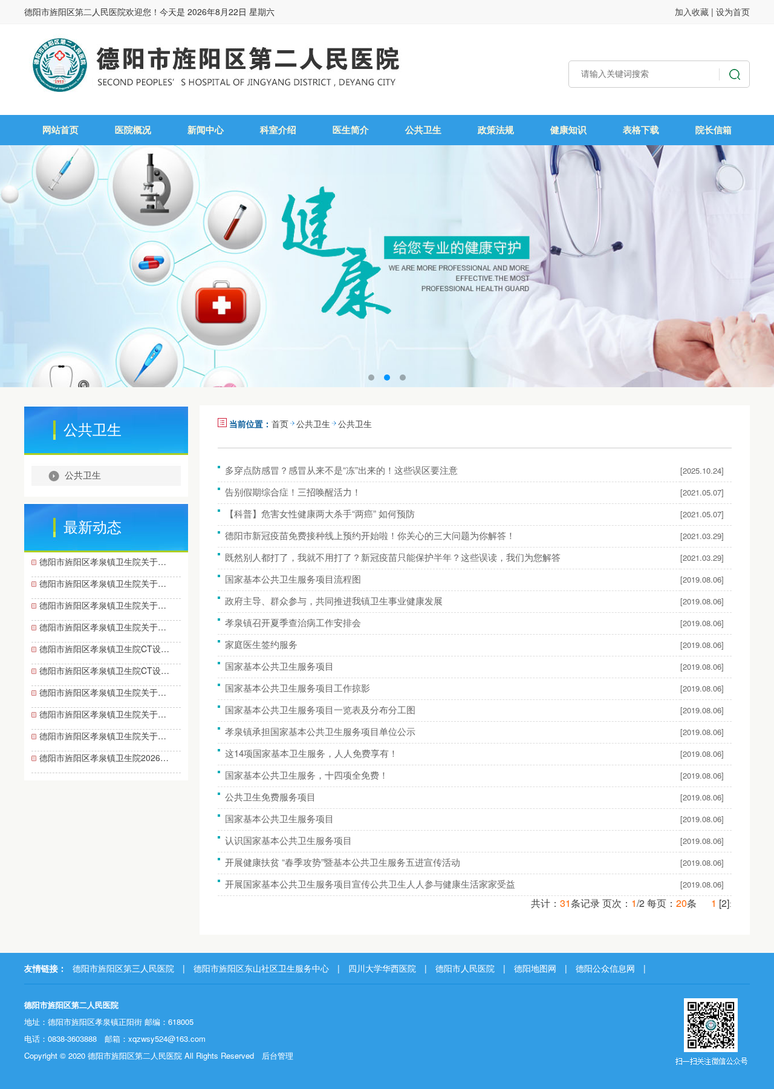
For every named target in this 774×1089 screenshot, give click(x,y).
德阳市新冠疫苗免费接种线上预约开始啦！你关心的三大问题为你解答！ (370, 535)
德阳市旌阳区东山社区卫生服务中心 (261, 968)
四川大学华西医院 (382, 968)
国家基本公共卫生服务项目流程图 (293, 578)
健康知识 (568, 130)
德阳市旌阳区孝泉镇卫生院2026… (104, 757)
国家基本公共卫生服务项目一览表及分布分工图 (320, 709)
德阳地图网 (535, 968)
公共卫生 (423, 130)
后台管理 (277, 1055)
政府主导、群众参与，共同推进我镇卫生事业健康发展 (334, 600)
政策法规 (496, 130)
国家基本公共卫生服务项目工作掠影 (297, 687)
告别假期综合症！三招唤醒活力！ (293, 491)
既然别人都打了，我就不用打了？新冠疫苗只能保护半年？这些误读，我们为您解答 (393, 557)
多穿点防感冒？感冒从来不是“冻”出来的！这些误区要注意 (341, 469)
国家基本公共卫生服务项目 (279, 665)
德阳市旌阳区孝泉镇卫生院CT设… (104, 649)
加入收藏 (692, 11)
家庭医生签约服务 (261, 644)
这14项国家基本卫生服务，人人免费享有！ (311, 753)
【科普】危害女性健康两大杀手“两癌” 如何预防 (320, 513)
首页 (280, 423)
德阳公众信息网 (605, 968)
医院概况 (133, 130)
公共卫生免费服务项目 (270, 796)
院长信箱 (713, 130)
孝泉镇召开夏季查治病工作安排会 (293, 622)
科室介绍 (278, 130)
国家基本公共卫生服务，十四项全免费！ (306, 774)
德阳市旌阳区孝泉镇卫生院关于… (102, 561)
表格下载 (641, 130)
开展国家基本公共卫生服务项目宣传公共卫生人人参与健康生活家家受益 (370, 883)
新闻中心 (205, 130)
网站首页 (60, 130)
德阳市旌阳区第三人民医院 (123, 968)
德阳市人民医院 (465, 968)
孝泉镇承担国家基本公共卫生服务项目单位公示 (320, 731)
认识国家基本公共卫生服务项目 (288, 840)
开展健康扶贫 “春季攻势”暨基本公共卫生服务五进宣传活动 (342, 861)
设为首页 (733, 11)
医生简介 (351, 130)
